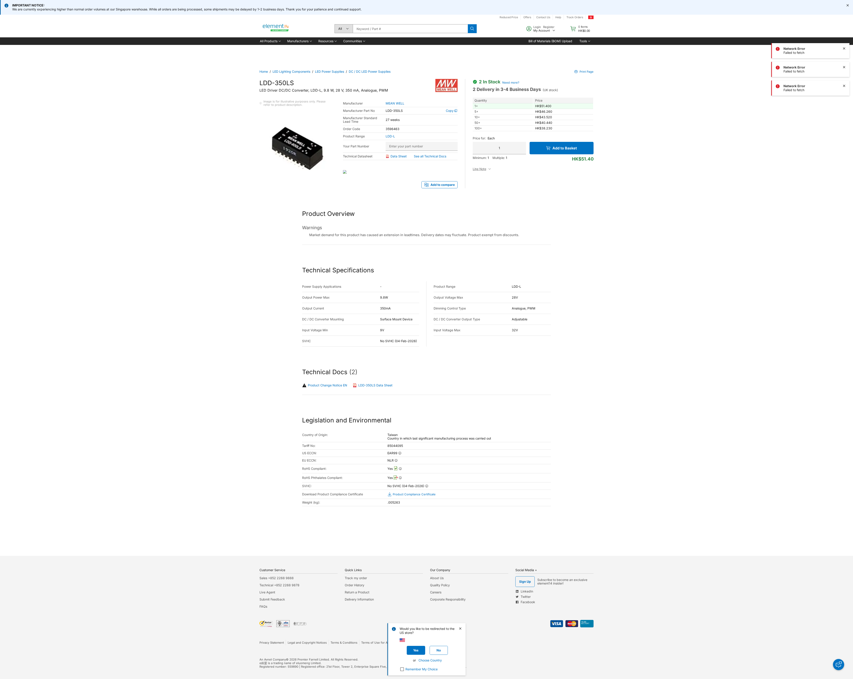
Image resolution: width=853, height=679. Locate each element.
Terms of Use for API (375, 642)
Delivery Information (359, 599)
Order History (354, 585)
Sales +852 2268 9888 (276, 578)
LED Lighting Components (291, 71)
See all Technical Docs (430, 156)
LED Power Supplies (329, 71)
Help (558, 17)
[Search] (472, 28)
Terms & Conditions (344, 642)
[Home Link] (275, 29)
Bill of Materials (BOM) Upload (550, 41)
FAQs (263, 606)
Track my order (356, 578)
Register (548, 27)
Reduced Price (509, 17)
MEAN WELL (395, 103)
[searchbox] (410, 28)
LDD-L (390, 136)
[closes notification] (847, 5)
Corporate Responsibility (448, 599)
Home (263, 71)
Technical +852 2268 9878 (279, 585)
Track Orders (574, 17)
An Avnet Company (272, 659)
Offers (527, 17)
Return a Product (357, 592)
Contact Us (543, 17)
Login (537, 27)
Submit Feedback (272, 599)
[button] (270, 41)
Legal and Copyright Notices (307, 642)
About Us (437, 578)
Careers (435, 592)
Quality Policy (440, 585)
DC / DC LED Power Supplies (370, 71)
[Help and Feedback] (838, 664)
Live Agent (267, 592)
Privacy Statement (271, 642)
